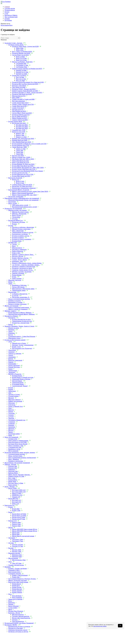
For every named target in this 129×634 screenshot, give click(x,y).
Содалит (11, 416)
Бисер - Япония (10, 486)
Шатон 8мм (16, 534)
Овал (10, 561)
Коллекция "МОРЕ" (11, 625)
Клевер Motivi (12, 480)
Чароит (10, 432)
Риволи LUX (12, 520)
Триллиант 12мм (17, 539)
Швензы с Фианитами (19, 213)
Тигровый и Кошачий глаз (16, 420)
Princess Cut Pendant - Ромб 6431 (22, 62)
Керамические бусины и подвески (19, 626)
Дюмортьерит (12, 370)
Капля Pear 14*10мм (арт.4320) (22, 186)
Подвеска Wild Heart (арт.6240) (22, 94)
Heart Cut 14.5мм (21, 60)
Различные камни (14, 433)
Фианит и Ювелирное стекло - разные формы (27, 263)
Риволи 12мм (16, 524)
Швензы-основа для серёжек (17, 210)
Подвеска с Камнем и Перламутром (23, 266)
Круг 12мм (11, 478)
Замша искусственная (15, 599)
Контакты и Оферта (11, 15)
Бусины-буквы (17, 241)
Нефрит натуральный (15, 401)
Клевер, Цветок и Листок (20, 258)
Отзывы (7, 18)
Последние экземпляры (15, 196)
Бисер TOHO (12, 488)
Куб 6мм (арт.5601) (22, 126)
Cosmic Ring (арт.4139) (19, 106)
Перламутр (11, 317)
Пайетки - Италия (10, 464)
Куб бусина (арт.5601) (19, 123)
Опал (10, 408)
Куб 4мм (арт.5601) (22, 125)
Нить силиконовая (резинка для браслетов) (22, 457)
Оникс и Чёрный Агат (15, 406)
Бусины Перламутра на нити (21, 319)
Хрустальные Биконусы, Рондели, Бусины (22, 579)
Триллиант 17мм (17, 541)
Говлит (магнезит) (14, 365)
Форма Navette (16, 587)
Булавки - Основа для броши (17, 568)
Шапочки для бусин (14, 280)
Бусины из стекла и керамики (21, 239)
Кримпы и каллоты (14, 300)
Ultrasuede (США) (14, 570)
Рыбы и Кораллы (17, 251)
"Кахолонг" (12, 372)
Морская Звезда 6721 (19, 96)
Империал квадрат (14, 553)
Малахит (11, 398)
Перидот (11, 410)
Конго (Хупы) (16, 215)
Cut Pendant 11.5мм (22, 65)
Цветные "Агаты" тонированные (23, 345)
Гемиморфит (12, 364)
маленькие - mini (17, 261)
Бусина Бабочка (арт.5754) (20, 145)
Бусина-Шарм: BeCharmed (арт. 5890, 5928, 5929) (28, 167)
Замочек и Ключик (18, 273)
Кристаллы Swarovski (15, 178)
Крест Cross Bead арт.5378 (20, 162)
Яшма (10, 435)
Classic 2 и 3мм (20, 149)
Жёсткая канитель (18, 614)
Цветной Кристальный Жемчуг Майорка (21, 314)
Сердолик (11, 413)
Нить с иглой (12, 203)
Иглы (10, 601)
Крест (14, 246)
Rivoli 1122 (15, 179)
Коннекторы (12, 292)
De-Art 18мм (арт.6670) (19, 116)
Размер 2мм (16, 577)
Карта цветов (12, 485)
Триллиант (11, 538)
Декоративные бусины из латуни (22, 232)
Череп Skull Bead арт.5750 (20, 161)
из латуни (15, 295)
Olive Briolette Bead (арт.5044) (21, 142)
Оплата (7, 12)
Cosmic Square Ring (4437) (20, 103)
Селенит (11, 415)
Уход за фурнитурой (11, 17)
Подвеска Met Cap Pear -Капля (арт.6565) (25, 84)
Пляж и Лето (16, 253)
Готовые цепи (12, 439)
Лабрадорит (12, 391)
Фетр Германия (17, 597)
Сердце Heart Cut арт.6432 (20, 55)
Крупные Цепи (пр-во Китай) (17, 444)
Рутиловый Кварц (18, 384)
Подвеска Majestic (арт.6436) (21, 53)
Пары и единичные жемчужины (18, 307)
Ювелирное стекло (14, 338)
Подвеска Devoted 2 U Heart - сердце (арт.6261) (27, 92)
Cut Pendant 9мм (21, 63)
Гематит (11, 362)
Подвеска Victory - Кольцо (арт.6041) (24, 89)
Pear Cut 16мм (20, 80)
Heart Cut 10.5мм (21, 58)
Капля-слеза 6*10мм (18, 517)
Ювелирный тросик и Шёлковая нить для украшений (22, 198)
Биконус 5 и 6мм (21, 137)
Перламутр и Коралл (11, 316)
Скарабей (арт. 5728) (18, 130)
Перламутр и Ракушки (15, 628)
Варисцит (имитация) (15, 360)
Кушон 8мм (16, 509)
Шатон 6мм (16, 532)
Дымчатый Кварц (18, 382)
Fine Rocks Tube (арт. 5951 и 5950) (23, 159)
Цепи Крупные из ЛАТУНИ (17, 442)
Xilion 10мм (19, 48)
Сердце (14, 244)
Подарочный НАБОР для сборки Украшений (19, 623)
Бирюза (10, 358)
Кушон (10, 507)
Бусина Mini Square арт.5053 (21, 176)
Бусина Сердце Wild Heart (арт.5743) (23, 169)
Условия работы (10, 10)
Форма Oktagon (17, 592)
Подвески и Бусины (18, 222)
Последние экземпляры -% (20, 297)
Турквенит (11, 422)
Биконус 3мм (20, 133)
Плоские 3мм (12, 466)
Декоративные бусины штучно (22, 321)
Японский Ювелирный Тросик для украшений (23, 200)
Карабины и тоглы (14, 449)
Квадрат (11, 548)
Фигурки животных (18, 101)
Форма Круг (16, 585)
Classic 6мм (19, 152)
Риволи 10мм (16, 522)
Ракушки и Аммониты (19, 249)
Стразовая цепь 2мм (14, 447)
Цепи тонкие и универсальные (18, 440)
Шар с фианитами (18, 230)
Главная (7, 6)
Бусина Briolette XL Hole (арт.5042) (23, 164)
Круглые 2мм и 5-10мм (15, 483)
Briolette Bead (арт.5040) (19, 140)
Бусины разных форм (15, 121)
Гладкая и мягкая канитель (20, 616)
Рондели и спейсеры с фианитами (23, 227)
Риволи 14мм (16, 526)
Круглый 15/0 (16, 502)
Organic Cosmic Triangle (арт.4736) (23, 104)
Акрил (10, 331)
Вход (10, 25)
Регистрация (5, 25)
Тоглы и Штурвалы (18, 287)
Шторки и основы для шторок (22, 271)
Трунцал (15, 619)
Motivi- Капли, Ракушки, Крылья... (19, 474)
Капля (10, 512)
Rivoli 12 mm (20, 181)
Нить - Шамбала (13, 459)
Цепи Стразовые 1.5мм (15, 445)
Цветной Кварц (17, 381)
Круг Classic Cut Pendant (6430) (22, 51)
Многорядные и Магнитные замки (23, 288)
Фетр (10, 594)
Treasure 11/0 (16, 497)
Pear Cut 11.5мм (21, 79)
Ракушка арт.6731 (17, 109)
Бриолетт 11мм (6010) (19, 85)
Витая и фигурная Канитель (21, 618)
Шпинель (11, 428)
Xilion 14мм (19, 50)
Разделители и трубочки (20, 234)
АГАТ (10, 341)
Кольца (14, 224)
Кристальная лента (14, 572)
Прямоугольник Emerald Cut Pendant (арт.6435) (27, 68)
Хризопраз (11, 427)
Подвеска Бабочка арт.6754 (21, 114)
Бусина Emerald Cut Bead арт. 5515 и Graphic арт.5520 (29, 143)
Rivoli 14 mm (20, 183)
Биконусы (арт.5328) (18, 132)
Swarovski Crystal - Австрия (14, 43)
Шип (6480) (16, 97)
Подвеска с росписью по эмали (22, 268)
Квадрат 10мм (16, 549)
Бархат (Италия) (13, 606)
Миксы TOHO (16, 493)
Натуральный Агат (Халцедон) (22, 348)
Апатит (10, 355)
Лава (9, 393)
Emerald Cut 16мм (21, 73)
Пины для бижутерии (15, 456)
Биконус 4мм (20, 135)
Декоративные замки (19, 290)
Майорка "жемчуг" (11, 311)
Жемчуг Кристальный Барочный (22, 193)
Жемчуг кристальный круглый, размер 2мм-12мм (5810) (30, 191)
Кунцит (10, 387)
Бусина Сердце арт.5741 (20, 172)
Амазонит (11, 352)
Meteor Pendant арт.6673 (19, 118)
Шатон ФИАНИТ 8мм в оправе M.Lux (24, 531)
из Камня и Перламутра (19, 294)
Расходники (12, 201)
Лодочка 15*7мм (17, 546)
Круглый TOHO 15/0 (19, 491)
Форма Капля (16, 584)
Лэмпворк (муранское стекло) (17, 630)
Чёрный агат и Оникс (19, 343)
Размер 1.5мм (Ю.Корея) (20, 575)
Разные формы (17, 275)
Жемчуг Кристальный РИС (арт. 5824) (24, 195)
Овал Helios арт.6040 (18, 87)
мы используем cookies (99, 626)
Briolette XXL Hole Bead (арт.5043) (23, 138)
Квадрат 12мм (16, 551)
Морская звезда (17, 248)
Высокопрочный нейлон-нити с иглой (24, 207)
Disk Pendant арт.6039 (19, 111)
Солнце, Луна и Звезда (19, 259)
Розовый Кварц (17, 375)
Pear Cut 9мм (20, 77)
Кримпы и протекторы (15, 461)
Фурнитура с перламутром (20, 323)
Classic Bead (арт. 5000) (19, 147)
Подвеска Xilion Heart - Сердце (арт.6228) (25, 46)
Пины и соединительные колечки (19, 299)
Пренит (10, 411)
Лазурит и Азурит (14, 394)
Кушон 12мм (16, 510)
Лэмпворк (11, 333)
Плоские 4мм (12, 468)
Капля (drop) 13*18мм (19, 515)
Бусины (10, 225)
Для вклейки (16, 217)
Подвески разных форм (15, 44)
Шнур (10, 609)
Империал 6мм (17, 555)
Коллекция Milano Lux (15, 220)
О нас (6, 13)
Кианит (10, 389)
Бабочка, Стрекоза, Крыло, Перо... (23, 254)
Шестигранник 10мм (19, 560)
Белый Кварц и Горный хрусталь (22, 377)
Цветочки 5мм (13, 471)
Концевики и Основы (15, 302)
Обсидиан (11, 403)
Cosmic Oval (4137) (18, 108)
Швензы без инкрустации (20, 212)
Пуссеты (15, 219)
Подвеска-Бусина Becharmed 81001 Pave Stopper (27, 171)
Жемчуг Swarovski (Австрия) (17, 580)
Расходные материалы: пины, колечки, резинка (20, 452)
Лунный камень (13, 396)
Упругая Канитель (18, 621)
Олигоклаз (11, 404)
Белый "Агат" (16, 346)
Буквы (14, 277)
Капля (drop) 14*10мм (19, 514)
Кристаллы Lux (10, 505)
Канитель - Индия (14, 613)
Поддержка (8, 20)
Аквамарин (12, 357)
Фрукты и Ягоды (17, 256)
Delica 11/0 (15, 503)
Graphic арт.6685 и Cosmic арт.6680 (23, 99)
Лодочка (11, 543)
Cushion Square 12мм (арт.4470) (22, 184)
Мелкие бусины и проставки (21, 229)
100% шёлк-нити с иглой (20, 205)
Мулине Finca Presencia (15, 611)
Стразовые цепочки (14, 573)
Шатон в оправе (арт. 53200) (21, 157)
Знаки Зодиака (17, 278)
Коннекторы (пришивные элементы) (24, 188)
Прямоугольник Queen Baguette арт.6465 (25, 91)
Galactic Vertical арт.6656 (20, 120)
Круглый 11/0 (16, 500)
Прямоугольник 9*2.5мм (16, 476)
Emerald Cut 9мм (21, 70)
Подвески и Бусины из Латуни (18, 631)
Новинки (4, 40)
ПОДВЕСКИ (12, 242)
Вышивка (8, 567)
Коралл (10, 324)
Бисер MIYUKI (13, 498)
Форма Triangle (17, 590)
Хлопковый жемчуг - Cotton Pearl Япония (21, 336)
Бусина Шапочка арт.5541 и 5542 (22, 174)
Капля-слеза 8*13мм (18, 519)
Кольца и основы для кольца (17, 304)
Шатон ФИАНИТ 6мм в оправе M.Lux (24, 529)
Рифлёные (11, 469)
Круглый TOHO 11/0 (18, 490)
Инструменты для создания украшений (17, 462)
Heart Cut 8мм (20, 56)
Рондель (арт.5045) (18, 155)
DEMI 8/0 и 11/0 (17, 495)
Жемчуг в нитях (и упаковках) (18, 309)
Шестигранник (13, 558)
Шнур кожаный (13, 451)
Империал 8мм (17, 556)
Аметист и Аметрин (14, 353)
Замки (10, 283)
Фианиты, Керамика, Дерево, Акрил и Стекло (19, 326)
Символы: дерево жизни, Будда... (22, 270)
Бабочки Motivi (13, 473)
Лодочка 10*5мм (17, 544)
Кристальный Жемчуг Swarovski (18, 190)
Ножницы (11, 602)
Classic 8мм (19, 154)
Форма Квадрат (17, 589)
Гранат (10, 369)
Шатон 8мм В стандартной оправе (23, 536)
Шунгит (11, 430)
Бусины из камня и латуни (20, 236)
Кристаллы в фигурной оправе (18, 582)
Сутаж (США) (12, 608)
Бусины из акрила (18, 237)
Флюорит (11, 425)
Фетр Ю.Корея (16, 596)
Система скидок (10, 8)
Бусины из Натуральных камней (15, 340)
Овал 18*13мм (16, 563)
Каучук (10, 335)
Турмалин (11, 423)
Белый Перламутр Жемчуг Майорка (19, 312)
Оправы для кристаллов (16, 565)
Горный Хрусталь (14, 367)
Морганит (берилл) (14, 399)
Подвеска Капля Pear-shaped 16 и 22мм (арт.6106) (28, 82)
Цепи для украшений (12, 437)
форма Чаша (12, 481)
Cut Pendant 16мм (21, 67)
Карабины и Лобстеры (19, 285)
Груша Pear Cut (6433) (19, 75)
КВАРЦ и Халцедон (14, 374)
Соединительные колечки (16, 454)
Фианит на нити (13, 328)
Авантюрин (12, 350)
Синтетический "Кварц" (20, 386)
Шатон (10, 527)
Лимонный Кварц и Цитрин (21, 379)
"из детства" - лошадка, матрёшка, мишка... (26, 265)
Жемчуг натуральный (11, 306)
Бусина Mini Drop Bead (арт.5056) (23, 166)
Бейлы (10, 282)
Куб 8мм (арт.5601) (22, 128)
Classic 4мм (19, 150)
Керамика (11, 329)
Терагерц (11, 418)
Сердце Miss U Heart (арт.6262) (22, 113)
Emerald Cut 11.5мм (22, 72)
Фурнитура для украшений (13, 208)
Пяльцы (10, 604)
